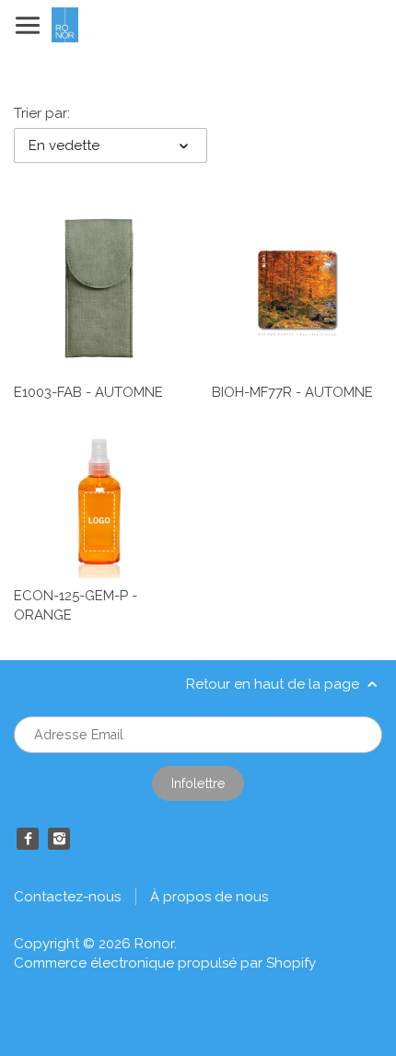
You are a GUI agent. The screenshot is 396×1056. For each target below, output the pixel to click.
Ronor (154, 943)
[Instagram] (59, 839)
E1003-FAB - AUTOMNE (88, 392)
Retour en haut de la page (274, 684)
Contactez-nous (67, 896)
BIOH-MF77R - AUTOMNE (292, 392)
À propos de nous (209, 896)
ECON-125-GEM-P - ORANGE (75, 605)
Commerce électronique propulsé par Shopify (165, 963)
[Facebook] (28, 839)
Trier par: (42, 113)
